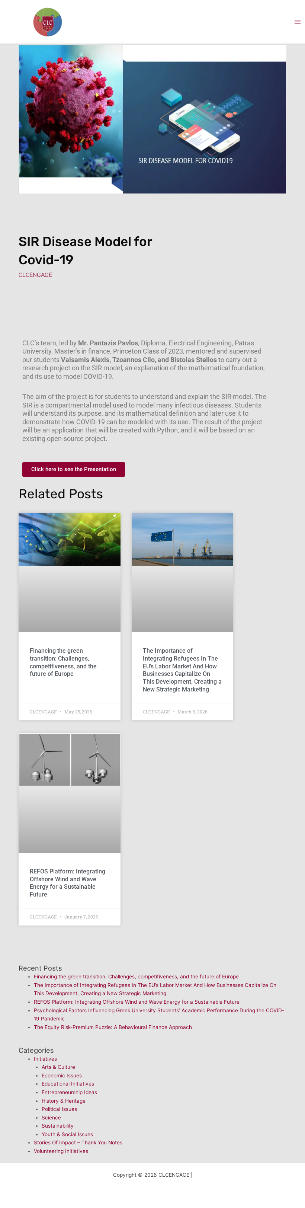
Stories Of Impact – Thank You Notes (78, 1142)
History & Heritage (64, 1101)
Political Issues (59, 1109)
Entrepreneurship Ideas (69, 1092)
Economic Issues (62, 1075)
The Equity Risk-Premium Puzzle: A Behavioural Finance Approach (113, 1027)
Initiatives (45, 1059)
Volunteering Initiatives (61, 1151)
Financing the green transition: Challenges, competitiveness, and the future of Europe (63, 662)
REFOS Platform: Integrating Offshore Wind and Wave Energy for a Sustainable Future (67, 883)
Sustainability (58, 1126)
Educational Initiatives (68, 1084)
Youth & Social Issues (67, 1134)
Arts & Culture (58, 1067)
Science (51, 1118)
